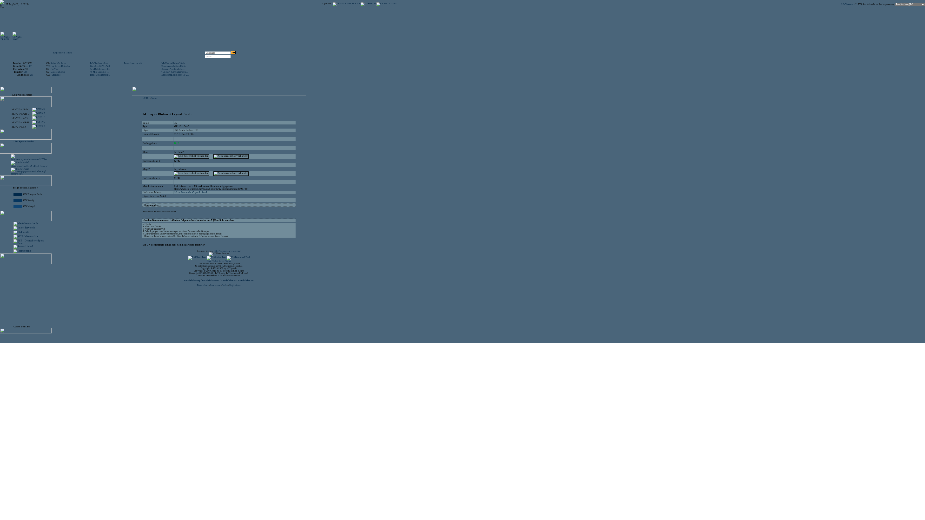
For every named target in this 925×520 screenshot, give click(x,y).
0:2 (44, 122)
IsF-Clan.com (847, 4)
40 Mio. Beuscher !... (99, 72)
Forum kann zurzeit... (133, 63)
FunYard (55, 69)
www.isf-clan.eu (228, 280)
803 (30, 66)
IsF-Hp (146, 98)
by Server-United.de (61, 66)
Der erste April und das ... (173, 69)
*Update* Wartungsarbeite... (174, 72)
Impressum (888, 4)
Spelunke (56, 75)
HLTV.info (860, 4)
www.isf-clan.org (192, 280)
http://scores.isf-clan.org (227, 251)
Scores (154, 98)
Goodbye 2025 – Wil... (100, 66)
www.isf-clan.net (246, 280)
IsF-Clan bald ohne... (99, 63)
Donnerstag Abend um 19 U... (175, 75)
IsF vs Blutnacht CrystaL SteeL (191, 192)
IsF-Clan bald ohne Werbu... (174, 63)
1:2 (44, 117)
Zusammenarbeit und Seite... (174, 66)
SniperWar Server (58, 63)
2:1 (43, 109)
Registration (59, 53)
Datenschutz (203, 285)
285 (31, 75)
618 (25, 72)
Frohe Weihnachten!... (100, 75)
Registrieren (235, 285)
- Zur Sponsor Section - (24, 141)
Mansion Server (58, 72)
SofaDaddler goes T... (100, 69)
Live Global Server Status (219, 261)
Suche (69, 53)
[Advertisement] (181, 36)
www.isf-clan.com (210, 280)
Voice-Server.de (874, 4)
